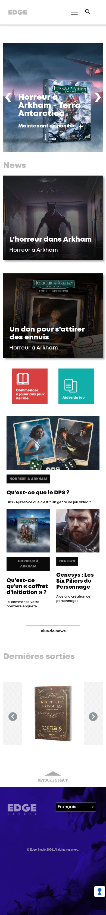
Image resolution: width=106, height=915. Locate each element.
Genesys (67, 561)
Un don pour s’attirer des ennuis (47, 333)
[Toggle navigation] (73, 12)
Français (67, 807)
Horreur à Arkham (28, 478)
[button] (8, 97)
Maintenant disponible (47, 126)
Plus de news (53, 631)
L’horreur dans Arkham (51, 239)
